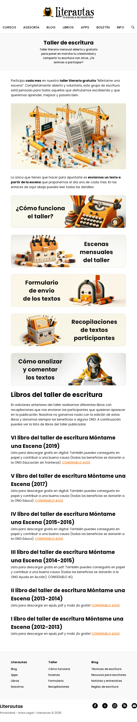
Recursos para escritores (108, 675)
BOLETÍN (103, 27)
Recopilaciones (58, 687)
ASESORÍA (31, 27)
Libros (15, 681)
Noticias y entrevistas (106, 681)
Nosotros (17, 687)
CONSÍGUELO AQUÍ (76, 462)
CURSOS (9, 27)
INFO (120, 27)
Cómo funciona (59, 669)
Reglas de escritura (104, 687)
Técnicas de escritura (106, 669)
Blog (14, 669)
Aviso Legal (26, 713)
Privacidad (7, 713)
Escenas (54, 675)
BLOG (51, 27)
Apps (14, 675)
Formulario (56, 681)
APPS (85, 27)
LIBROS (68, 27)
